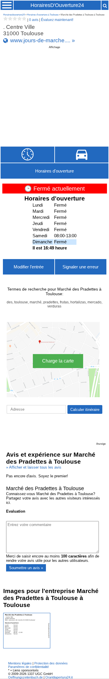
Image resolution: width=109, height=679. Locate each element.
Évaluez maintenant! (57, 20)
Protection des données (51, 663)
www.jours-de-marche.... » (42, 40)
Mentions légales (20, 663)
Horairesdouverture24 (14, 14)
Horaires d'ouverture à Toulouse (42, 14)
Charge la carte (58, 360)
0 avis (33, 20)
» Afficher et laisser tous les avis (33, 467)
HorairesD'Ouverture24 (57, 5)
